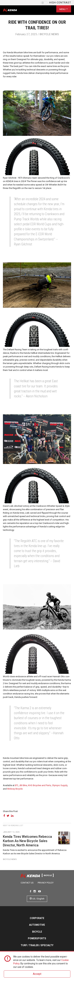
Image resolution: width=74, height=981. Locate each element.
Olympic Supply (59, 785)
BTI (16, 785)
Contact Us (27, 883)
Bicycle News (49, 34)
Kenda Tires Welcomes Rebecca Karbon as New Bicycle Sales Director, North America (27, 841)
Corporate (37, 918)
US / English (38, 898)
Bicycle (37, 931)
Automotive (37, 924)
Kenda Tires (13, 10)
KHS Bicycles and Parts (39, 785)
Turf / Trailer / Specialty (37, 945)
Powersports (37, 938)
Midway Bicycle (15, 788)
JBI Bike (23, 785)
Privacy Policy (46, 883)
